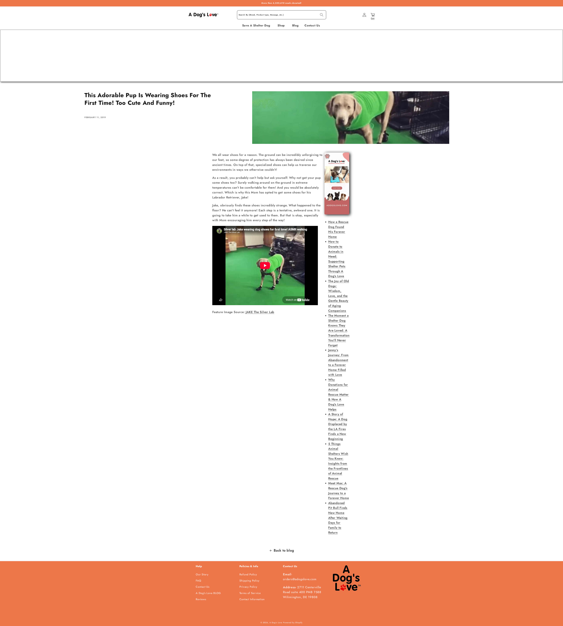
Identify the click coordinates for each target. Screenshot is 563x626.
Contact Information (252, 599)
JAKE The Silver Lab (260, 312)
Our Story (202, 574)
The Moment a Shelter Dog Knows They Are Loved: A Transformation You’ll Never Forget (339, 330)
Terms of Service (250, 593)
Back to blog (284, 550)
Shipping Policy (249, 581)
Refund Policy (248, 574)
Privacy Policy (248, 587)
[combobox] (281, 15)
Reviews (201, 599)
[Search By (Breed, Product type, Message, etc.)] (321, 15)
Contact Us (203, 587)
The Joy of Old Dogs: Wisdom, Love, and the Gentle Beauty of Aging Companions (338, 296)
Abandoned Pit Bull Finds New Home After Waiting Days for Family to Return (337, 518)
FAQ (198, 581)
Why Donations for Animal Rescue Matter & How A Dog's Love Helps (338, 395)
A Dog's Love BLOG (208, 593)
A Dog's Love (275, 622)
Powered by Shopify (292, 622)
